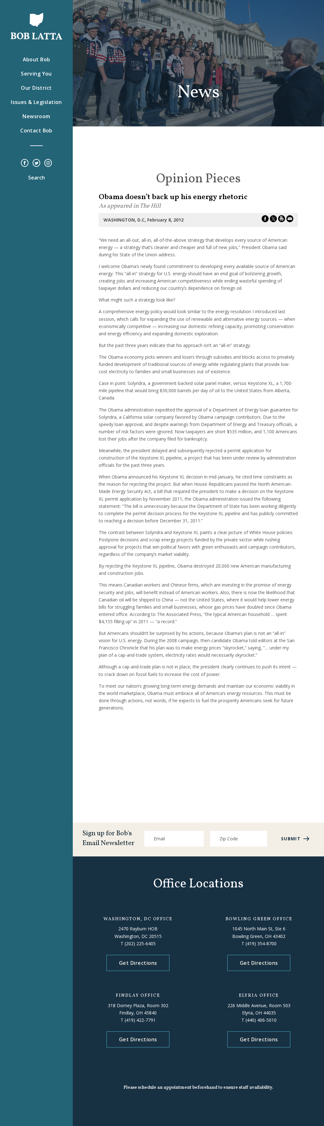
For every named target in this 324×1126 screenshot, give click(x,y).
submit (291, 839)
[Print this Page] (281, 220)
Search (36, 177)
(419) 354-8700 (261, 943)
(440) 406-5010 (261, 1020)
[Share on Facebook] (265, 220)
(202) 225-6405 (140, 943)
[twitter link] (36, 163)
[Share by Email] (289, 220)
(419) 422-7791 (140, 1020)
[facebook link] (24, 163)
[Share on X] (273, 220)
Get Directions (138, 962)
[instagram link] (48, 163)
